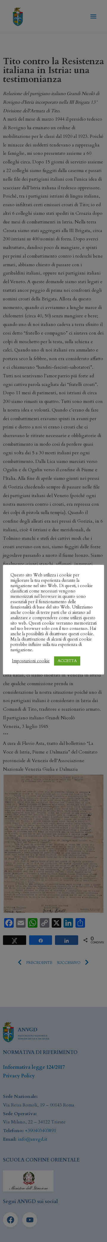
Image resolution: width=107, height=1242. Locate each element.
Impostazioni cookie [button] (31, 660)
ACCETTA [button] (67, 660)
